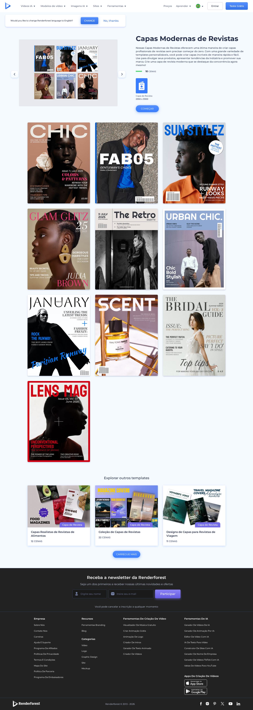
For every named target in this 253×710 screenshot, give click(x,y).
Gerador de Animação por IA (199, 631)
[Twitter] (222, 704)
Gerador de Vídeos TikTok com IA (201, 659)
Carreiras (38, 636)
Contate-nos (40, 631)
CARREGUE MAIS (126, 554)
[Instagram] (207, 704)
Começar (147, 108)
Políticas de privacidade (46, 654)
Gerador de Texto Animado (137, 648)
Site (83, 662)
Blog (84, 631)
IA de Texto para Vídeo (196, 642)
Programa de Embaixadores (48, 677)
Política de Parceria (44, 671)
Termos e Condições (44, 659)
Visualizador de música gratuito (139, 625)
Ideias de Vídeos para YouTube (200, 665)
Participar (167, 594)
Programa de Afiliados (45, 648)
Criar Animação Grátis (134, 631)
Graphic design (89, 657)
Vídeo (84, 645)
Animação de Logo (133, 636)
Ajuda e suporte (42, 642)
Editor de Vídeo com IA (196, 636)
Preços (168, 6)
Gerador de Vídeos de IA (197, 625)
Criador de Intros (132, 642)
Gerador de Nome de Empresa (200, 654)
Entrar (215, 6)
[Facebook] (201, 704)
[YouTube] (231, 704)
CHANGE (89, 20)
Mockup (86, 668)
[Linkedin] (238, 704)
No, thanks (111, 20)
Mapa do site (41, 665)
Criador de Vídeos (132, 654)
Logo (84, 651)
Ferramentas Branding (93, 625)
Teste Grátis (237, 6)
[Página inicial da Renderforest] (7, 6)
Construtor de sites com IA (198, 648)
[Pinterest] (214, 704)
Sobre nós (39, 625)
